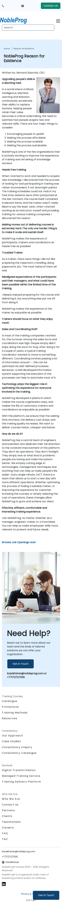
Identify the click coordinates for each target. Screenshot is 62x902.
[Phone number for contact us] (3, 6)
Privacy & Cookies (31, 893)
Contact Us (51, 5)
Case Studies (11, 741)
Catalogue (9, 701)
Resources (9, 718)
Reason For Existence (24, 48)
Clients (7, 816)
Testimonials (11, 822)
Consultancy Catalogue (19, 753)
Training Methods (15, 712)
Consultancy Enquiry (17, 747)
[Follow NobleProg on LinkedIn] (4, 884)
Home (7, 48)
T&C (5, 839)
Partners (8, 810)
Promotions (10, 707)
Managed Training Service (21, 776)
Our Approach (12, 735)
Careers (8, 827)
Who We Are (11, 799)
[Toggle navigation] (58, 20)
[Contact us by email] (22, 6)
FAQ (5, 833)
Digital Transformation (19, 770)
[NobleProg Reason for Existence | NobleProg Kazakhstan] (16, 20)
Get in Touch (46, 895)
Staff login (31, 900)
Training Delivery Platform (21, 781)
